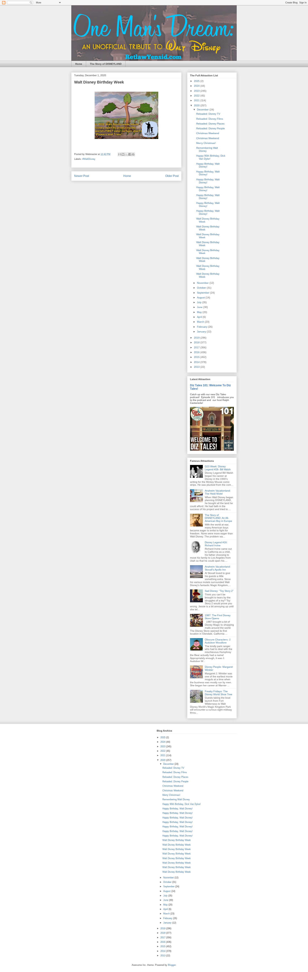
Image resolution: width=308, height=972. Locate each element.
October (202, 287)
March (201, 321)
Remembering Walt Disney (176, 799)
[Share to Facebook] (130, 154)
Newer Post (81, 175)
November (203, 282)
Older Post (172, 175)
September (203, 292)
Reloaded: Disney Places (210, 123)
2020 (197, 105)
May (199, 312)
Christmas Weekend (207, 133)
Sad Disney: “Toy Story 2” (219, 590)
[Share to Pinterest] (133, 154)
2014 (197, 362)
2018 (197, 342)
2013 (197, 366)
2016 (197, 352)
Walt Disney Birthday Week (176, 840)
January (202, 331)
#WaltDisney (88, 159)
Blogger (172, 965)
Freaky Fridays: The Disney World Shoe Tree (218, 693)
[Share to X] (126, 154)
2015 (197, 357)
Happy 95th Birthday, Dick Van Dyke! (181, 804)
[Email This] (119, 154)
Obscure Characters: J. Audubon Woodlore (218, 641)
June (200, 307)
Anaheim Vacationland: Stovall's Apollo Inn (218, 568)
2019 (197, 337)
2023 (197, 90)
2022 (197, 95)
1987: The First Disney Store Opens (217, 617)
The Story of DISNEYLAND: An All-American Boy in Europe (218, 518)
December (203, 109)
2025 (197, 81)
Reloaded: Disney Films (209, 118)
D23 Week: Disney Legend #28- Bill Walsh (218, 468)
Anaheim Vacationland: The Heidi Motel (218, 492)
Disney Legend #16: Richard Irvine (216, 544)
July (199, 302)
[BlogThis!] (123, 154)
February (202, 326)
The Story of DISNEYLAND (106, 63)
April (200, 316)
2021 (197, 100)
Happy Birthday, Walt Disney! (177, 808)
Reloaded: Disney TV (208, 113)
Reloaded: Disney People (210, 128)
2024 (197, 85)
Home (78, 63)
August (201, 297)
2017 (197, 347)
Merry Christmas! (206, 143)
